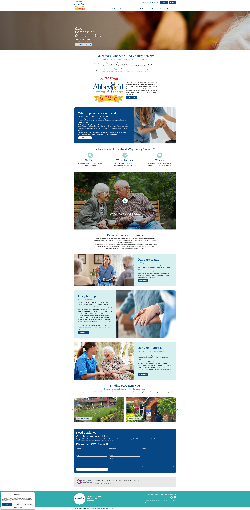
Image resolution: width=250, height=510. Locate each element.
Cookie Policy (15, 507)
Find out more (143, 280)
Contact (164, 2)
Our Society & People (158, 8)
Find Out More (131, 97)
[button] (33, 494)
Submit (92, 469)
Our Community (144, 8)
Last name (78, 455)
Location (111, 455)
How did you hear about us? (115, 462)
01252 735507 (154, 2)
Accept (7, 504)
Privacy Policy (20, 507)
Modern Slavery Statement (108, 508)
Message (144, 448)
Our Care (114, 8)
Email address (79, 462)
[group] (99, 409)
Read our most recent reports (103, 483)
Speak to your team (85, 138)
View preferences (28, 504)
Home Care (133, 8)
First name (78, 448)
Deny (18, 504)
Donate (172, 2)
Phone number (112, 448)
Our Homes (123, 8)
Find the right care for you (84, 44)
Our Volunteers (171, 8)
